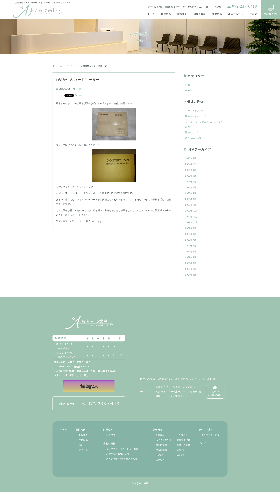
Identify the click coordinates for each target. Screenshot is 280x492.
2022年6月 (190, 245)
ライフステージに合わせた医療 (122, 448)
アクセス (83, 449)
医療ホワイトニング (195, 116)
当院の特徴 (200, 14)
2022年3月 (190, 262)
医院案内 (166, 14)
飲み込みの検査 (193, 138)
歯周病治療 (161, 444)
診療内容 (157, 429)
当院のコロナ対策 (210, 434)
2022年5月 (190, 251)
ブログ (253, 14)
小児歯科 (160, 454)
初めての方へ (235, 14)
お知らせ (83, 444)
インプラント (183, 434)
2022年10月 (191, 222)
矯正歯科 (181, 454)
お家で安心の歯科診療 (117, 453)
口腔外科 (181, 449)
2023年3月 (190, 198)
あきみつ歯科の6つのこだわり (121, 458)
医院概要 (83, 434)
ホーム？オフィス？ (195, 110)
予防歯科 (160, 434)
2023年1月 (190, 204)
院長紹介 (182, 14)
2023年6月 (190, 187)
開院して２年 (192, 132)
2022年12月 (191, 210)
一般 (77, 66)
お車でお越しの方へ (215, 393)
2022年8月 (190, 233)
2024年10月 (191, 164)
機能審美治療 (183, 439)
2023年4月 (190, 193)
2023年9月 (190, 175)
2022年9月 (190, 228)
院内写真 (83, 439)
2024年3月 (190, 169)
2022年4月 (190, 257)
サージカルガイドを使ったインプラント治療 (206, 124)
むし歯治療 (161, 449)
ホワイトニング (164, 439)
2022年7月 (190, 239)
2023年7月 (190, 181)
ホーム (151, 14)
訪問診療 (160, 459)
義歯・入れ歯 (183, 444)
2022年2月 (190, 268)
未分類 (188, 90)
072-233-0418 (241, 6)
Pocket (78, 95)
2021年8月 (190, 274)
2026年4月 (190, 158)
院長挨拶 (110, 434)
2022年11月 (191, 216)
